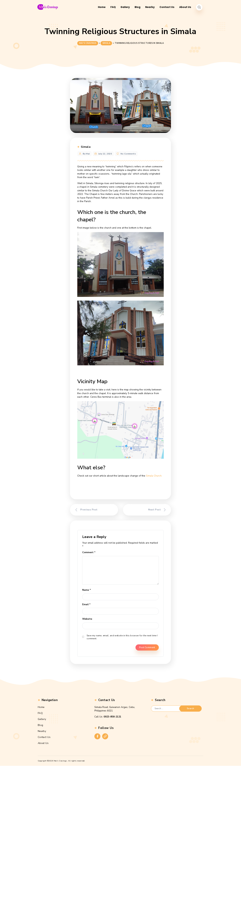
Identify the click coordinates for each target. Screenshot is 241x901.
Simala (86, 147)
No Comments (128, 153)
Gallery (42, 719)
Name (86, 590)
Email (86, 604)
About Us (43, 743)
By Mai (86, 153)
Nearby (42, 731)
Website (87, 619)
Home (41, 707)
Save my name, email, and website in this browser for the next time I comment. (122, 637)
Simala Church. (154, 475)
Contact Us (44, 737)
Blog (40, 725)
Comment (88, 552)
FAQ (40, 713)
